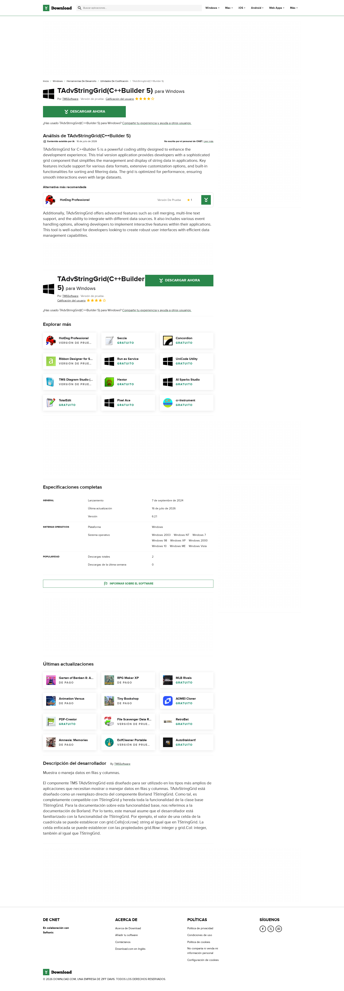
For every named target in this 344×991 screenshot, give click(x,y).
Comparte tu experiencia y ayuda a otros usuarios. (157, 123)
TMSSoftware (122, 764)
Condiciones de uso (199, 935)
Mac (228, 8)
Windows (211, 8)
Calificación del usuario (120, 99)
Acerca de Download (128, 928)
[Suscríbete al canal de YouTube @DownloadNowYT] (279, 929)
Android (256, 8)
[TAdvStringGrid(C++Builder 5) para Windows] (48, 93)
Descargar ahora (87, 111)
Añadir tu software (126, 935)
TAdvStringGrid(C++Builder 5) (121, 90)
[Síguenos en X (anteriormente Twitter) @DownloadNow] (271, 929)
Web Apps (275, 8)
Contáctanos (123, 942)
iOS (240, 8)
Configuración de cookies (203, 960)
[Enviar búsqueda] (79, 8)
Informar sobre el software (131, 583)
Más (292, 8)
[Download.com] (57, 8)
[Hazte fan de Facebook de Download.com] (263, 929)
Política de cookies (198, 942)
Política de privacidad (200, 928)
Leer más (208, 141)
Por (67, 99)
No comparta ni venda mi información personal (202, 951)
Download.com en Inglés (130, 949)
